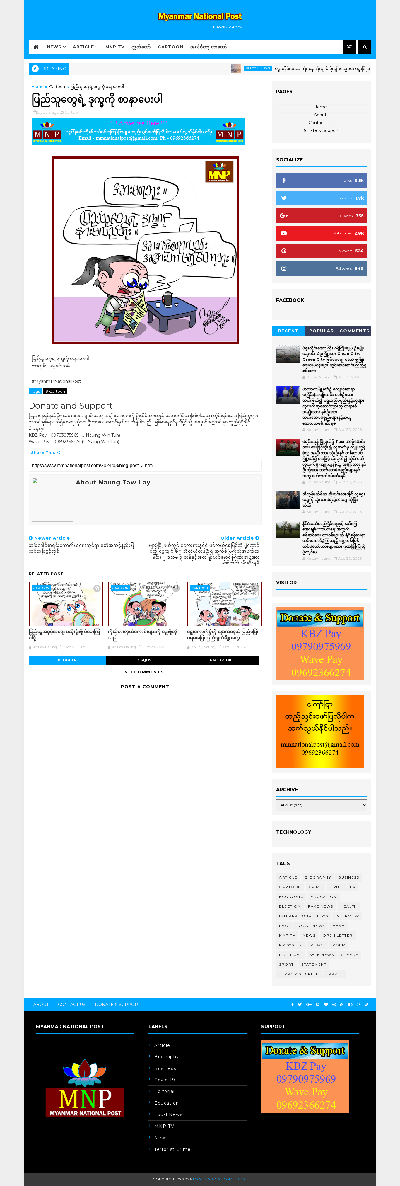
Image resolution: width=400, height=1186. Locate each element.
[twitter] (300, 1004)
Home (38, 86)
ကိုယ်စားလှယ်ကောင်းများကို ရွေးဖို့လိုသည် (142, 634)
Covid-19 (164, 1080)
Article (83, 47)
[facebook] (292, 1004)
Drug (336, 887)
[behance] (350, 1004)
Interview (347, 916)
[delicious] (366, 1004)
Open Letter (338, 935)
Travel (334, 974)
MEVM (338, 925)
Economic (291, 896)
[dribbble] (334, 1004)
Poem (339, 945)
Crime (316, 887)
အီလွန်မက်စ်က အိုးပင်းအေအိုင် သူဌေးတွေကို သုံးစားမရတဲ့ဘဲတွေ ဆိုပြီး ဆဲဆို (333, 499)
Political (290, 954)
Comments (355, 330)
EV (352, 887)
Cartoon (170, 47)
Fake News (320, 906)
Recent (288, 330)
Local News (239, 68)
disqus (143, 660)
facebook (221, 660)
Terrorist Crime (299, 974)
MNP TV (114, 47)
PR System (291, 945)
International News (303, 916)
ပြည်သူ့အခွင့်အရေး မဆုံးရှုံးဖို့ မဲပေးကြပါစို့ (64, 634)
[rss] (342, 1004)
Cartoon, (72, 112)
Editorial (164, 1091)
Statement (314, 964)
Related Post (46, 573)
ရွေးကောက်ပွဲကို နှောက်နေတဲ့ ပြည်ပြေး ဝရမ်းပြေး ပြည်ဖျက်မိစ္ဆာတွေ (222, 634)
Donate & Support (320, 130)
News (54, 47)
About (320, 115)
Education (324, 896)
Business (348, 877)
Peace (317, 945)
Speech (349, 954)
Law (284, 925)
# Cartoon (55, 391)
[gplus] (309, 1004)
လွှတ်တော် (141, 47)
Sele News (322, 954)
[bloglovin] (325, 1004)
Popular (321, 330)
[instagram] (358, 1004)
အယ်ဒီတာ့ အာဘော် (208, 47)
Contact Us (320, 122)
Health (349, 906)
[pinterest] (317, 1004)
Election (290, 906)
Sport (286, 964)
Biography (318, 877)
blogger (67, 660)
